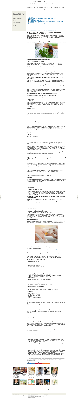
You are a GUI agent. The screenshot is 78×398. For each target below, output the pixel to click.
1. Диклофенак (31, 16)
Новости (30, 4)
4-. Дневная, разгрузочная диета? (18, 23)
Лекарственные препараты (32, 358)
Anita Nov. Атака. (16, 25)
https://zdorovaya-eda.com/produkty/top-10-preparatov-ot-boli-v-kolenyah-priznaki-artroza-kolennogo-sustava (47, 331)
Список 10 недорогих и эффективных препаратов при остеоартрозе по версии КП (43, 15)
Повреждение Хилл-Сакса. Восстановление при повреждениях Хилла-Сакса (19, 19)
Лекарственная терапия (55, 358)
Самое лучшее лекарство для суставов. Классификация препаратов (39, 23)
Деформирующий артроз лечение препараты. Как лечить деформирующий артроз (42, 18)
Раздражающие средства (33, 29)
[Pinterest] (38, 363)
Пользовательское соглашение (34, 394)
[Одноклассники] (46, 363)
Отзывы (50, 4)
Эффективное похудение (38, 4)
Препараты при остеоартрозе (36, 359)
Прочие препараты (32, 26)
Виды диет (46, 4)
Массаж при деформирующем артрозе (35, 20)
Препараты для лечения (38, 358)
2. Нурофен (31, 17)
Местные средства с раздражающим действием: (37, 24)
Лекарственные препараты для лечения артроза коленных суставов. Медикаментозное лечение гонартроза (46, 11)
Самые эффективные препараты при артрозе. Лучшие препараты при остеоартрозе (42, 13)
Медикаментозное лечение (49, 358)
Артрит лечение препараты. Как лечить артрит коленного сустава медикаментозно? (42, 30)
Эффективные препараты (61, 358)
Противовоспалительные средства (35, 28)
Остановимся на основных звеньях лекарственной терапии (39, 12)
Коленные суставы (44, 358)
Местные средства (58, 359)
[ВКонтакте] (31, 363)
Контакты (29, 394)
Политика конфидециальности (31, 395)
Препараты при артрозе (29, 359)
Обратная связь (46, 394)
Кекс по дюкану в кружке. (17, 22)
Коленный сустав (42, 359)
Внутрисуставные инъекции (34, 22)
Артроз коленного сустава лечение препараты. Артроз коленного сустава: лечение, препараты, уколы (45, 21)
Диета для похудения (39, 1)
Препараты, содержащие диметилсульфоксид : (37, 25)
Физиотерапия (31, 19)
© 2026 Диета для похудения (16, 394)
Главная (26, 4)
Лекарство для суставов (53, 359)
